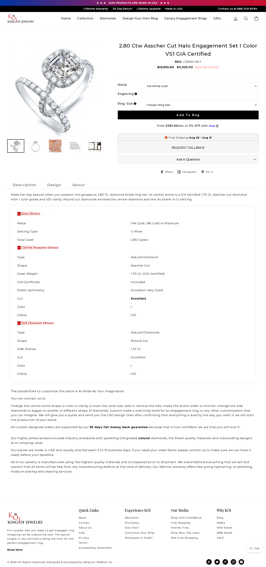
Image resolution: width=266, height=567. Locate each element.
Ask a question (188, 159)
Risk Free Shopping (184, 537)
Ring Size (125, 103)
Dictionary (132, 522)
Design (54, 185)
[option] (56, 89)
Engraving (126, 94)
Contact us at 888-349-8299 (237, 8)
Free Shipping (180, 522)
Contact (84, 522)
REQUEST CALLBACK (188, 147)
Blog (220, 517)
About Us (85, 527)
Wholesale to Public (139, 537)
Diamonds (108, 18)
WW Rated (224, 527)
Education (132, 517)
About (78, 185)
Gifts (217, 18)
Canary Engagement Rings (185, 18)
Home (66, 18)
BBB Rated (224, 532)
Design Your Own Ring (140, 18)
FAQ (82, 532)
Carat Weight (27, 273)
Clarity (22, 315)
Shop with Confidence (186, 517)
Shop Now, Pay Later (185, 532)
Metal (122, 84)
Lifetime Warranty (96, 8)
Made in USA (173, 8)
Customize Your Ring (139, 532)
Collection (85, 18)
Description (24, 185)
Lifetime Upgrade (149, 8)
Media (221, 522)
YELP (220, 537)
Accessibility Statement (95, 547)
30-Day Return (122, 8)
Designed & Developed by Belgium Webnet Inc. (79, 562)
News (82, 517)
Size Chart (132, 527)
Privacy (84, 537)
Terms (83, 542)
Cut (20, 298)
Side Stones (26, 349)
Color (21, 307)
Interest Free (180, 527)
